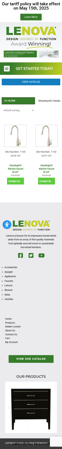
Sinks (7, 294)
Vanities (8, 299)
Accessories (10, 267)
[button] (7, 68)
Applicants (10, 276)
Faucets (8, 281)
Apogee (8, 271)
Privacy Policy (42, 444)
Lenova (8, 285)
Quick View (15, 159)
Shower (8, 290)
